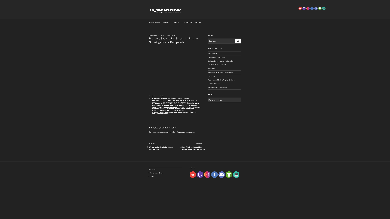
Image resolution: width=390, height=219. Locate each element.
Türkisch (193, 112)
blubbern (193, 100)
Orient (175, 107)
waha (154, 114)
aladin (164, 98)
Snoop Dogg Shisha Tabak (216, 57)
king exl (160, 105)
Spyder (185, 110)
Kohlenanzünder (177, 105)
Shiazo (163, 110)
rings (183, 109)
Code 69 (162, 102)
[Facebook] (312, 8)
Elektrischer (188, 102)
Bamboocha (170, 100)
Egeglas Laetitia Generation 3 (217, 87)
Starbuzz (193, 110)
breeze (155, 102)
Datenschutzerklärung (155, 173)
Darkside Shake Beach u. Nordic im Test (221, 61)
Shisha (170, 110)
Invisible (190, 104)
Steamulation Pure (214, 84)
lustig (187, 105)
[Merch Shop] (320, 8)
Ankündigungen (154, 22)
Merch (176, 22)
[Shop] (324, 8)
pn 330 (189, 107)
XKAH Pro (211, 68)
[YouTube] (300, 8)
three (170, 112)
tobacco (177, 112)
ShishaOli (172, 35)
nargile (155, 107)
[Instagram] (308, 8)
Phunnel (182, 107)
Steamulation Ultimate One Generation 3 (221, 72)
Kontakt (198, 22)
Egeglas (169, 102)
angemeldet (161, 132)
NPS (169, 107)
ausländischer (158, 100)
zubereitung (162, 114)
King (154, 105)
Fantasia (165, 104)
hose (184, 104)
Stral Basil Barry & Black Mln (217, 65)
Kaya (197, 104)
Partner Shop (187, 22)
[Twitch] (304, 8)
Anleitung (172, 98)
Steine (154, 112)
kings (166, 105)
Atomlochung (183, 98)
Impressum (152, 169)
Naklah (194, 105)
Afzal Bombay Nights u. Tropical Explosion (221, 80)
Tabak (161, 112)
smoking (177, 110)
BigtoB (155, 96)
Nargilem (163, 107)
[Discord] (316, 8)
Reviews (166, 22)
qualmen (196, 107)
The (165, 112)
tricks (185, 112)
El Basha (177, 102)
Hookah (177, 104)
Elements (156, 104)
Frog (172, 104)
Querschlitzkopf (159, 109)
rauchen (170, 109)
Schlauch (190, 109)
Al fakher (156, 98)
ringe (177, 109)
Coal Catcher (212, 76)
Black (185, 100)
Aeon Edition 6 (212, 53)
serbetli (155, 110)
